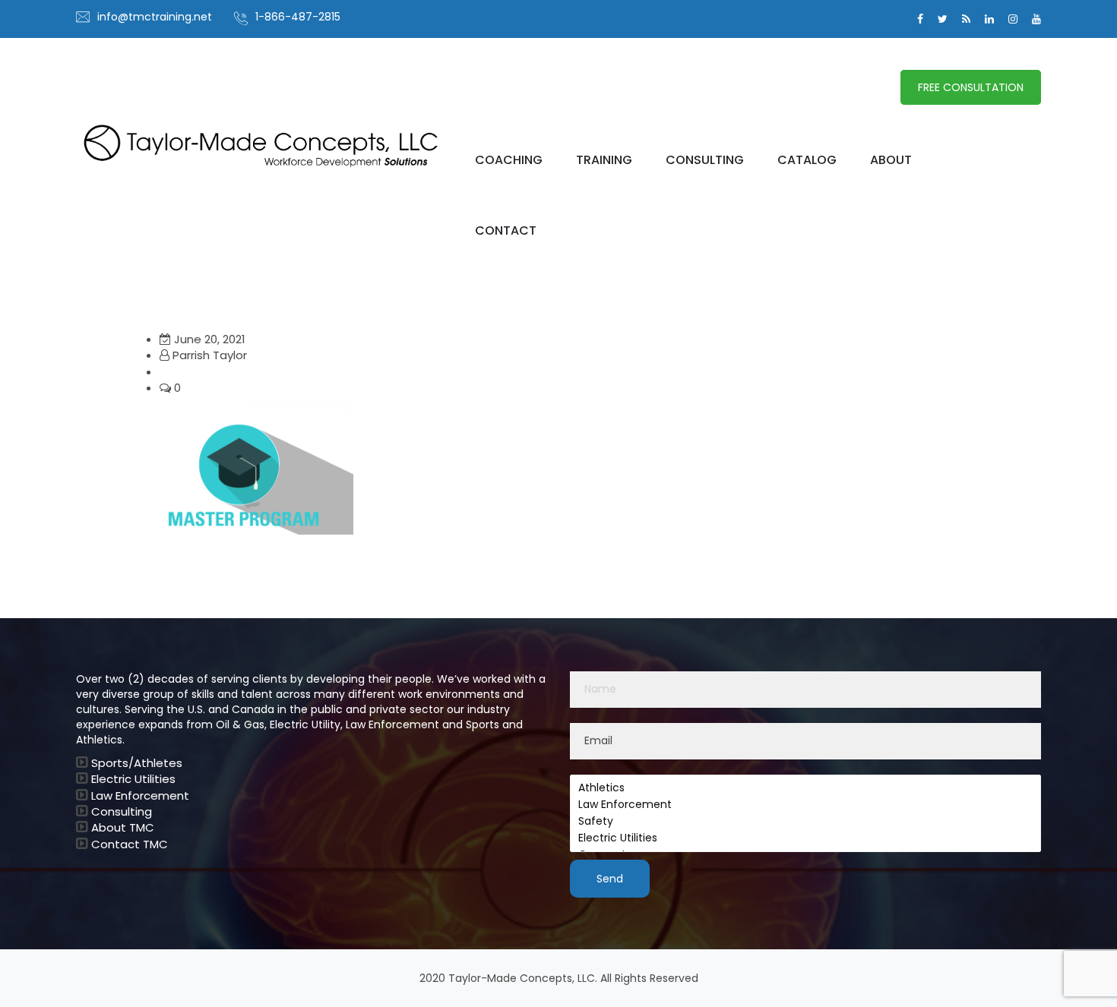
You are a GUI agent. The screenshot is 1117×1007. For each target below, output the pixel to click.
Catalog (807, 160)
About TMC (122, 827)
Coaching (509, 160)
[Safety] (805, 821)
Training (604, 160)
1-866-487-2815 (297, 16)
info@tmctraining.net (154, 16)
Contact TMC (129, 844)
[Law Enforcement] (805, 805)
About (891, 160)
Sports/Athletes (136, 763)
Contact (505, 231)
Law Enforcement (140, 795)
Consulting (705, 160)
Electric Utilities (133, 779)
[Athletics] (805, 788)
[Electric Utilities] (805, 838)
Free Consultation (971, 87)
